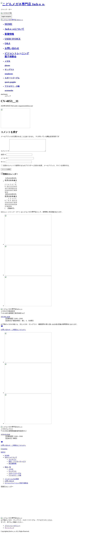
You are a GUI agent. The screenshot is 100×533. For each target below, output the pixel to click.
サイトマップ (9, 528)
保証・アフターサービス (17, 461)
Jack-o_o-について (14, 29)
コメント (5, 151)
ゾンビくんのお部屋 (12, 479)
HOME (8, 24)
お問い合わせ (12, 48)
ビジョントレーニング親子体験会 (16, 483)
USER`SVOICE (13, 39)
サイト (3, 162)
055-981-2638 (5, 317)
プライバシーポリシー (12, 526)
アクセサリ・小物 (15, 475)
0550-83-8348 (5, 434)
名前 (3, 154)
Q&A (7, 43)
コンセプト (12, 459)
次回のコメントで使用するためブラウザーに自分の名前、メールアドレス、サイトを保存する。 (36, 165)
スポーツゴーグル (15, 473)
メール (4, 158)
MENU (3, 452)
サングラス (12, 471)
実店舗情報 (12, 463)
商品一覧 (8, 467)
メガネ (11, 469)
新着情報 (9, 34)
